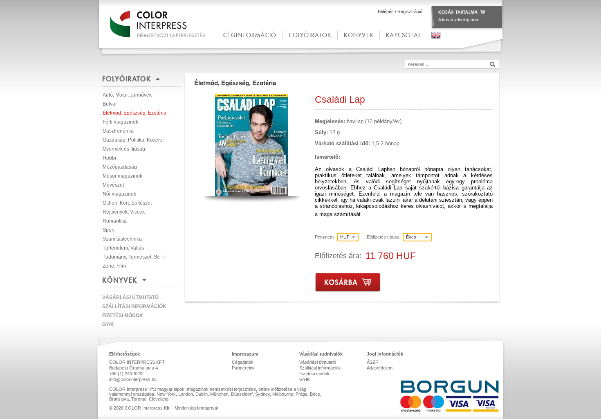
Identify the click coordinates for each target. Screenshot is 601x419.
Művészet (113, 185)
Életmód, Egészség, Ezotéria (134, 113)
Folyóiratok (310, 35)
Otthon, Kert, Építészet (127, 203)
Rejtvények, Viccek (124, 212)
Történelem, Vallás (123, 248)
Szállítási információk (134, 306)
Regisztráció (409, 11)
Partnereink (243, 367)
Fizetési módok (122, 315)
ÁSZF (372, 362)
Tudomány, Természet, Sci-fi (134, 257)
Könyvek (358, 35)
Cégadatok (242, 362)
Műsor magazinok (122, 176)
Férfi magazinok (120, 122)
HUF (345, 236)
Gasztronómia (118, 131)
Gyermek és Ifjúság (124, 149)
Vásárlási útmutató (130, 297)
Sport (108, 230)
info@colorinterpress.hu (133, 379)
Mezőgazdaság (120, 167)
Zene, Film (114, 266)
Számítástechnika (122, 239)
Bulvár (110, 104)
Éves (411, 236)
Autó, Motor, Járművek (127, 95)
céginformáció (249, 35)
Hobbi (109, 158)
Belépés (386, 11)
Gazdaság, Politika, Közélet (133, 140)
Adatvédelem (379, 367)
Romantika (115, 221)
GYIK (108, 324)
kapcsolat (403, 35)
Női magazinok (119, 194)
